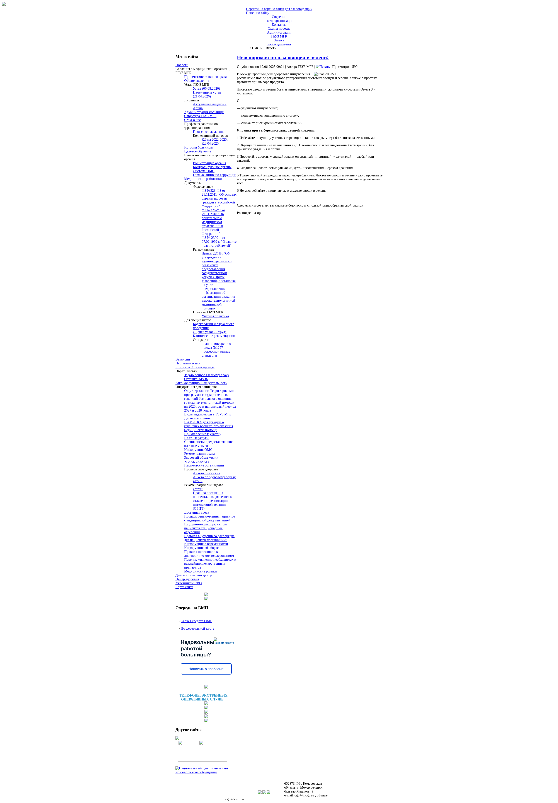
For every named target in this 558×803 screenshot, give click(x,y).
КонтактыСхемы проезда (279, 26)
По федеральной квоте (197, 628)
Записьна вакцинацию (279, 42)
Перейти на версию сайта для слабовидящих (279, 9)
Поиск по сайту (257, 13)
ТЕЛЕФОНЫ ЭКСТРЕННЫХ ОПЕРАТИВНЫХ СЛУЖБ (203, 697)
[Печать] (323, 66)
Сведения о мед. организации (279, 18)
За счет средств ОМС (196, 621)
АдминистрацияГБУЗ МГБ (279, 34)
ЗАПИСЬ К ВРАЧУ (261, 48)
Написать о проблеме (206, 669)
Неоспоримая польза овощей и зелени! (283, 57)
